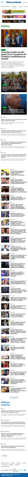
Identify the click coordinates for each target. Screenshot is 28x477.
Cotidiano (18, 463)
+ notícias (4, 455)
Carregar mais (14, 397)
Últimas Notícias (5, 6)
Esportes (11, 464)
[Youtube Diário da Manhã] (24, 470)
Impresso (25, 2)
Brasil (20, 6)
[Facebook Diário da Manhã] (19, 470)
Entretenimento (5, 466)
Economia (4, 464)
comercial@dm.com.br (7, 470)
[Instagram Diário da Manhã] (22, 470)
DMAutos (17, 464)
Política (14, 6)
